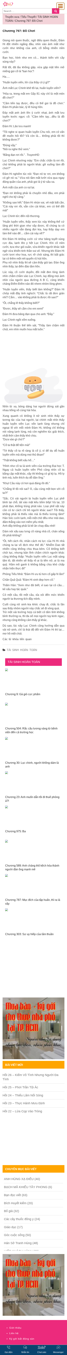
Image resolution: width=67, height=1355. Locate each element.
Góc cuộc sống (14, 1235)
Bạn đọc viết (12, 1195)
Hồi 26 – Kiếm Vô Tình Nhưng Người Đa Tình (30, 1077)
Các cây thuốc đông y (19, 1219)
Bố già (8, 1211)
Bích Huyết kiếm (15, 1203)
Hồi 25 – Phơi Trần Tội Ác (20, 1087)
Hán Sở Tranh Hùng (18, 1243)
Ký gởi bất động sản (21, 1338)
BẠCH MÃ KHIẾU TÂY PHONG (25, 1187)
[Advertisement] (33, 972)
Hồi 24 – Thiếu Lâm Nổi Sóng (23, 1095)
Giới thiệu (15, 1327)
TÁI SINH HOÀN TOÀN (22, 650)
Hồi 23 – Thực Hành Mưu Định (24, 1103)
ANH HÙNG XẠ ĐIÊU (19, 1179)
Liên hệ (14, 1333)
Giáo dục (10, 1227)
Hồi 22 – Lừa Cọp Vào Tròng (22, 1111)
